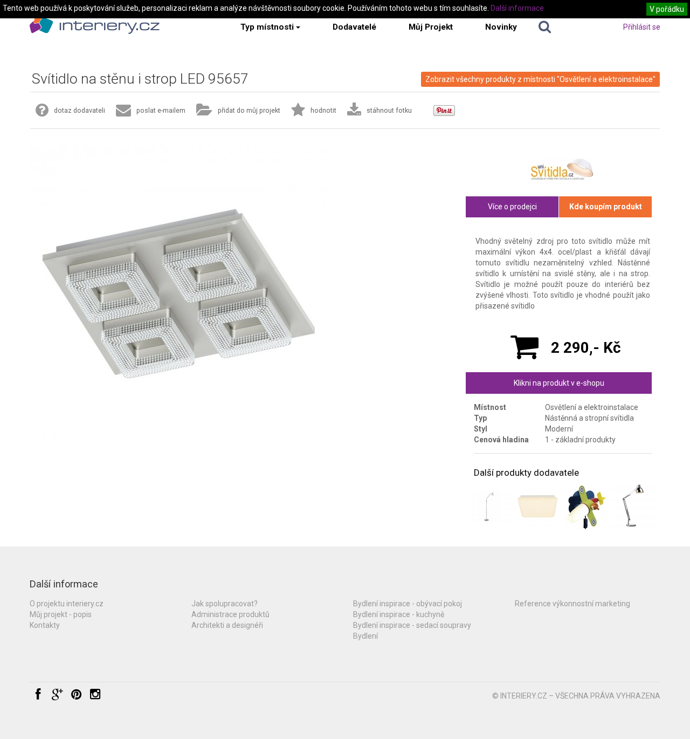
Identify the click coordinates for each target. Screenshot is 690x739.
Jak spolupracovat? (224, 603)
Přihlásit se (641, 27)
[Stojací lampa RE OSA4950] (634, 506)
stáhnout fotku (389, 110)
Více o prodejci (512, 206)
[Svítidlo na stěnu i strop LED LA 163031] (538, 506)
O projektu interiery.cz (67, 603)
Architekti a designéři (227, 625)
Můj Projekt (431, 27)
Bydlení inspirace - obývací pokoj (407, 603)
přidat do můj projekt (249, 110)
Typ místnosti (267, 27)
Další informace (517, 8)
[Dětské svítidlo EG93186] (586, 506)
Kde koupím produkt (605, 206)
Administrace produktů (230, 614)
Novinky (501, 27)
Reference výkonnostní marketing (572, 603)
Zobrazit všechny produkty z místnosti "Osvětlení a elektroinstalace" (540, 79)
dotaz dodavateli (79, 110)
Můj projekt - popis (61, 614)
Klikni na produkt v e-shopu (559, 383)
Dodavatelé (354, 27)
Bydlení (365, 636)
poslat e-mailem (160, 110)
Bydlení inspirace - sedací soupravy (412, 625)
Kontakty (45, 625)
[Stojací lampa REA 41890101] (489, 506)
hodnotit (323, 110)
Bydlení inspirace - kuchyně (398, 614)
